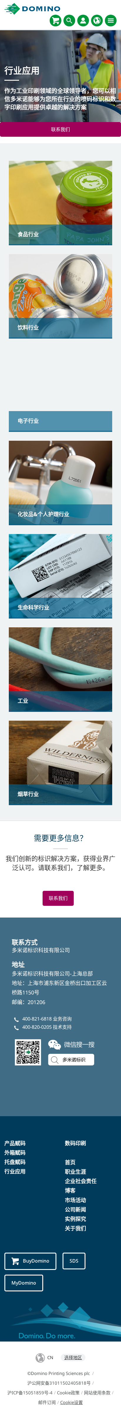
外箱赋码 (15, 1152)
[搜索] (69, 20)
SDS (74, 1261)
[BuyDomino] (55, 20)
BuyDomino (36, 1261)
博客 (70, 1190)
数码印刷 (75, 1143)
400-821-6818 (37, 1019)
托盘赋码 (15, 1161)
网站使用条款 (97, 1393)
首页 (70, 1162)
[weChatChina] (56, 1051)
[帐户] (83, 20)
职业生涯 (75, 1171)
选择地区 (73, 1357)
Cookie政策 (68, 1393)
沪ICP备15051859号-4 (30, 1393)
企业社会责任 (81, 1181)
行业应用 (15, 1171)
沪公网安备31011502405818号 (59, 1383)
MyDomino (23, 1283)
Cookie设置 (71, 1402)
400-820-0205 (37, 1027)
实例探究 (75, 1218)
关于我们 (75, 1228)
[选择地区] (97, 20)
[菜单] (111, 20)
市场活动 (75, 1200)
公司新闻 (75, 1209)
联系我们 (60, 129)
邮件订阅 (47, 1402)
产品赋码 (15, 1143)
